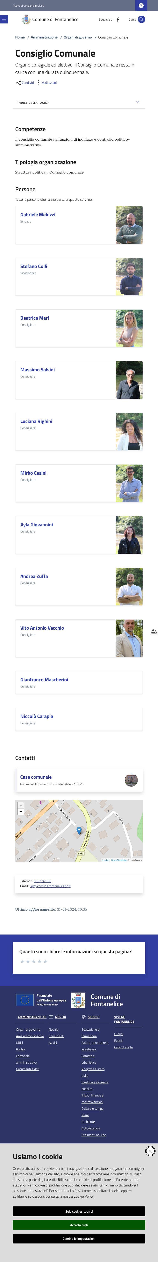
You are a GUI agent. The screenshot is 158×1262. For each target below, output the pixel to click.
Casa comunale (36, 777)
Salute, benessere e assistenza (94, 1046)
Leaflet (105, 860)
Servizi (94, 1017)
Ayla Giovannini (36, 524)
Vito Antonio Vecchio (42, 628)
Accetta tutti (79, 1224)
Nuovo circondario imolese (28, 5)
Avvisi (53, 1042)
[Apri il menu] (3, 19)
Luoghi (118, 1033)
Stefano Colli (33, 266)
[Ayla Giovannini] (129, 535)
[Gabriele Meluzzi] (129, 225)
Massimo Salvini (37, 369)
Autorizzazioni (90, 1128)
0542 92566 (42, 881)
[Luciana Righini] (129, 431)
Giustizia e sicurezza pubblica (94, 1085)
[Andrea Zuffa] (129, 586)
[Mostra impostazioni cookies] (154, 631)
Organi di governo (78, 37)
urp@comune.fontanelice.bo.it (50, 885)
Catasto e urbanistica (88, 1059)
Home (20, 37)
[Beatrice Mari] (129, 328)
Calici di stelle (123, 1047)
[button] (141, 19)
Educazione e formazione (90, 1032)
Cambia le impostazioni (79, 1238)
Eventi (118, 1040)
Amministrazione (44, 37)
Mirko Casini (33, 473)
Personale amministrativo (26, 1059)
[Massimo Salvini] (129, 380)
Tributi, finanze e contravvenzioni (92, 1098)
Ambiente (88, 1121)
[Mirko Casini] (129, 483)
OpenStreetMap (119, 860)
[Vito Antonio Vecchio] (129, 638)
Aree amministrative (30, 1036)
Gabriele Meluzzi (37, 214)
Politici (20, 1049)
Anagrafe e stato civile (93, 1072)
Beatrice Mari (34, 318)
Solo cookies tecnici (79, 1211)
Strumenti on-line (93, 1134)
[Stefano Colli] (129, 276)
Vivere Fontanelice (124, 1019)
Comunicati (56, 1036)
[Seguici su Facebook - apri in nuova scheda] (116, 19)
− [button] (21, 811)
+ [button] (21, 805)
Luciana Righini (36, 421)
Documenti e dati (27, 1068)
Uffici (19, 1042)
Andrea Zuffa (34, 576)
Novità (60, 1017)
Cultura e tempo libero (92, 1112)
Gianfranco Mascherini (44, 679)
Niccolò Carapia (36, 716)
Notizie (53, 1029)
